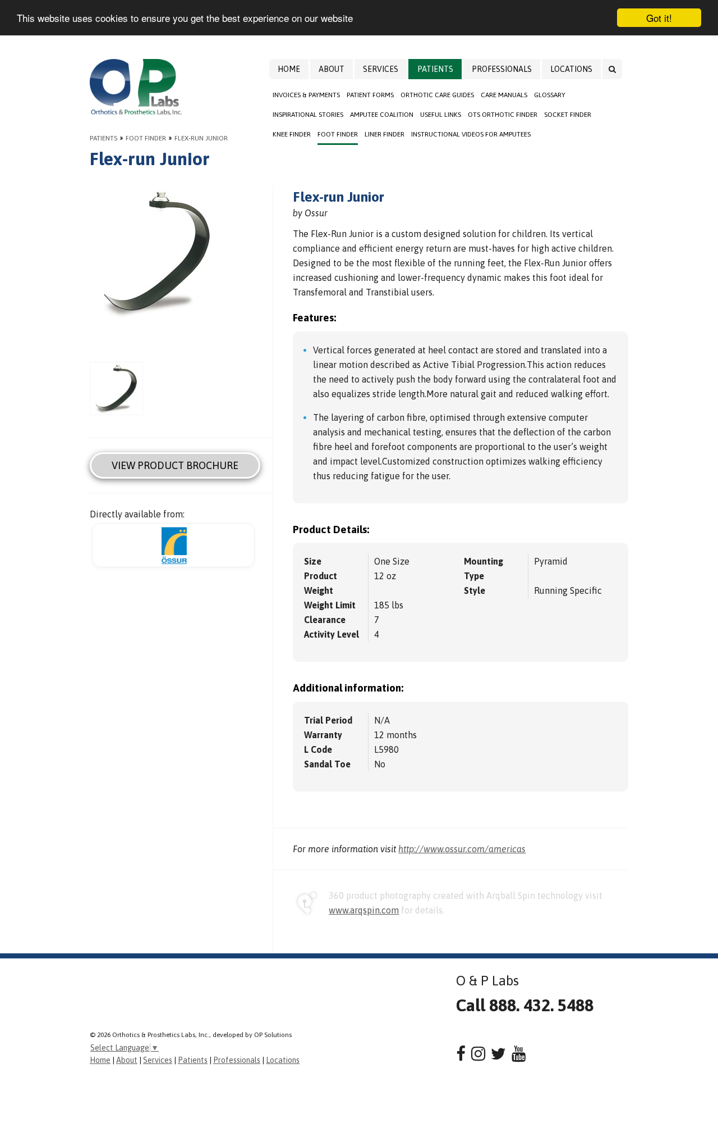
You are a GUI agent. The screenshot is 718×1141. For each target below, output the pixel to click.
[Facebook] (461, 1053)
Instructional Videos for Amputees (471, 134)
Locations (571, 69)
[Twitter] (498, 1053)
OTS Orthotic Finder (502, 115)
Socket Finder (567, 115)
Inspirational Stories (308, 115)
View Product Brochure (175, 465)
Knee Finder (292, 134)
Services (380, 69)
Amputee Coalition (381, 115)
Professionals (502, 69)
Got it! (659, 18)
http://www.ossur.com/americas (462, 849)
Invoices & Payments (306, 95)
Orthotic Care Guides (437, 95)
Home (289, 69)
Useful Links (440, 115)
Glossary (549, 95)
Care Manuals (504, 95)
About (331, 69)
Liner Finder (384, 134)
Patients (435, 69)
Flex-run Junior (201, 138)
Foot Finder (337, 134)
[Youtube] (519, 1053)
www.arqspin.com (364, 910)
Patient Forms (370, 95)
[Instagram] (478, 1053)
